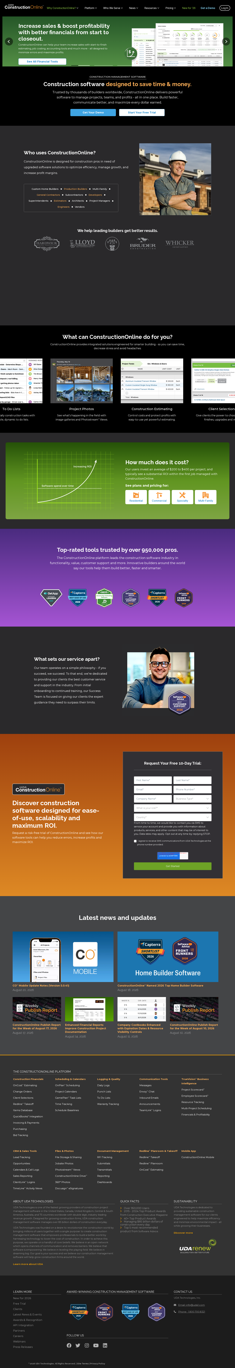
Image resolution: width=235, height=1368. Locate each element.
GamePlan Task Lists (68, 1097)
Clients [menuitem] (17, 1309)
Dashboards (104, 1182)
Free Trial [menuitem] (19, 1303)
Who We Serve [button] (111, 8)
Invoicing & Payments (26, 1122)
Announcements (149, 1104)
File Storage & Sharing (68, 1157)
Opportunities (21, 1163)
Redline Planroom (151, 1163)
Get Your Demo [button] (93, 112)
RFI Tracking (104, 1157)
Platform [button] (89, 8)
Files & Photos (64, 1150)
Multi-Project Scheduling (196, 1108)
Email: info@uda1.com (191, 1304)
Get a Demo (208, 8)
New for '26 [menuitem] (189, 8)
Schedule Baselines (67, 1110)
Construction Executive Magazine (147, 1214)
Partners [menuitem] (19, 1330)
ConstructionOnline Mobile (197, 1157)
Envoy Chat (146, 1091)
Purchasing (20, 1128)
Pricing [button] (169, 8)
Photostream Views (67, 1169)
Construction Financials (28, 1079)
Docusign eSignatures (69, 1188)
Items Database (23, 1110)
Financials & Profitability (195, 1114)
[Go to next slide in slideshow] (226, 41)
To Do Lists (103, 1097)
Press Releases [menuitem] (23, 1347)
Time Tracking (63, 1104)
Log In (224, 8)
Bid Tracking (20, 1135)
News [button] (132, 8)
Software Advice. (148, 1231)
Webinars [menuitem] (19, 1341)
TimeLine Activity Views (27, 1188)
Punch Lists (104, 1091)
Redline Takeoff (23, 1104)
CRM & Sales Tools (25, 1150)
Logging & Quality (108, 1079)
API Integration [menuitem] (23, 1325)
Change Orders (22, 1091)
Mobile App (188, 1150)
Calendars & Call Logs (26, 1169)
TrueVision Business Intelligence (195, 1081)
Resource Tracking (192, 1102)
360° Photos (62, 1182)
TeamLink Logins (150, 1110)
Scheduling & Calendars (70, 1079)
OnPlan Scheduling (67, 1085)
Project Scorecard (193, 1089)
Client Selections (23, 1097)
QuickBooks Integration (28, 1116)
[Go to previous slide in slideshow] (9, 41)
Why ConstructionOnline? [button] (61, 8)
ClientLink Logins (24, 1182)
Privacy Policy (97, 1363)
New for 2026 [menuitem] (22, 1298)
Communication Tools (153, 1079)
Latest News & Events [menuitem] (27, 1314)
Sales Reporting (22, 1175)
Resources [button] (151, 8)
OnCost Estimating (25, 1085)
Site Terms (83, 1363)
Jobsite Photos (64, 1163)
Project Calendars (66, 1091)
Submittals (103, 1163)
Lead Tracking (21, 1157)
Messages (145, 1085)
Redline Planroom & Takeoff (158, 1150)
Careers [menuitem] (18, 1336)
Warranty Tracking (108, 1104)
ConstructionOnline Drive (71, 1175)
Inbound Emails (148, 1097)
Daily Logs (103, 1085)
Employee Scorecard (194, 1095)
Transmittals (104, 1169)
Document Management (113, 1150)
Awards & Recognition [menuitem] (27, 1320)
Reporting (103, 1175)
